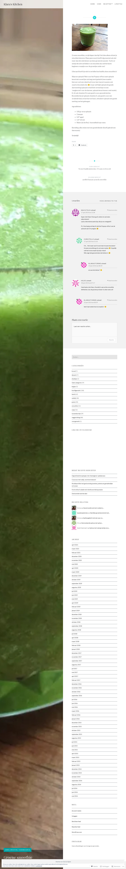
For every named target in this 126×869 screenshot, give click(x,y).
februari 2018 (76, 645)
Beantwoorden (112, 210)
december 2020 (76, 556)
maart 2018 (75, 641)
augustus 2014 (76, 784)
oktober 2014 (76, 777)
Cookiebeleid (39, 866)
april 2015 (75, 753)
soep (73, 410)
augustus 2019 (76, 587)
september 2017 (77, 661)
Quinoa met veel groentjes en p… (99, 528)
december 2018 (76, 614)
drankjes (74, 379)
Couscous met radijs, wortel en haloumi (84, 479)
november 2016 (77, 688)
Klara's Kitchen (13, 4)
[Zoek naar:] (94, 357)
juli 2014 (74, 788)
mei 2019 (75, 599)
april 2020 (75, 568)
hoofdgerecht (76, 390)
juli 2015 (74, 742)
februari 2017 (76, 680)
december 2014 (76, 769)
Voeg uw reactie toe (108, 201)
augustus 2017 (76, 664)
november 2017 (77, 657)
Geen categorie (76, 383)
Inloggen (74, 816)
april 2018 (75, 637)
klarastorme (94, 263)
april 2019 (75, 603)
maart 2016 (75, 711)
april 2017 (75, 676)
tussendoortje (24, 850)
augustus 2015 (76, 738)
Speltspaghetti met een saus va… (93, 518)
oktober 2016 (76, 692)
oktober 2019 (76, 579)
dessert (74, 375)
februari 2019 (76, 606)
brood (73, 371)
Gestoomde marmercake (79, 493)
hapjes (74, 386)
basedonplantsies (82, 513)
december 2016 (76, 684)
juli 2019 (74, 591)
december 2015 (76, 722)
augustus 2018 (76, 630)
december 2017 (76, 653)
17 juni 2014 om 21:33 (91, 241)
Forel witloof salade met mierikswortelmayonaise (87, 489)
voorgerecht (76, 421)
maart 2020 (75, 572)
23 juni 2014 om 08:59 (95, 266)
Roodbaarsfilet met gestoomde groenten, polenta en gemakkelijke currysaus (92, 485)
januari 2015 (76, 765)
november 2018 (77, 618)
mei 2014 (75, 796)
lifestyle (118, 4)
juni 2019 (75, 595)
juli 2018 (74, 634)
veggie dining (76, 417)
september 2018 (77, 626)
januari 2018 (76, 649)
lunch (7, 850)
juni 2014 (75, 792)
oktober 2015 (76, 730)
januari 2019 (76, 610)
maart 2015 (75, 757)
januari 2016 (76, 719)
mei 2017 (75, 672)
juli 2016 (74, 699)
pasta (73, 402)
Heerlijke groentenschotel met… (100, 513)
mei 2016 (75, 707)
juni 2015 (75, 746)
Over (99, 4)
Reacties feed (76, 827)
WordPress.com (77, 832)
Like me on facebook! (82, 430)
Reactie (111, 340)
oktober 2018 (76, 622)
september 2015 (77, 734)
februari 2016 (76, 715)
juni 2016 (75, 703)
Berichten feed (76, 821)
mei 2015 (75, 750)
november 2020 (77, 560)
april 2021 (75, 545)
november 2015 (77, 726)
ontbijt (74, 398)
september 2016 (77, 695)
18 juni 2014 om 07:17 (88, 283)
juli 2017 (74, 668)
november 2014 (77, 773)
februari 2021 (76, 552)
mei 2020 (75, 564)
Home (92, 4)
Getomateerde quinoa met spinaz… (92, 523)
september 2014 (77, 780)
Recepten (107, 4)
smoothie (14, 850)
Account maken (76, 811)
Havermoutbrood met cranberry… (93, 508)
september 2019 (77, 583)
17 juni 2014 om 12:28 (88, 212)
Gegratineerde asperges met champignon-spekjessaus (88, 476)
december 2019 (76, 576)
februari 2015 (76, 761)
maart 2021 (75, 549)
